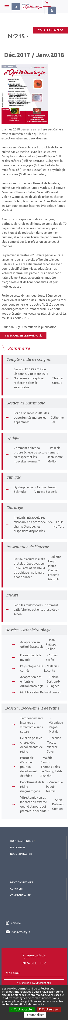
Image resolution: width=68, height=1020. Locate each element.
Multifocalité (29, 692)
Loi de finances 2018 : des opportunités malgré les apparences (31, 417)
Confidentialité (20, 895)
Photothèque (21, 932)
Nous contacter (21, 853)
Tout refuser (50, 1009)
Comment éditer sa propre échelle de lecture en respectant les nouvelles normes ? (30, 454)
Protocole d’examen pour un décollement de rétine (28, 766)
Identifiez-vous (52, 10)
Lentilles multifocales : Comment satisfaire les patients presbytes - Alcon (36, 609)
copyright (17, 888)
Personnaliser (35, 1014)
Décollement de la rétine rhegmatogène (32, 786)
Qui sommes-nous (21, 841)
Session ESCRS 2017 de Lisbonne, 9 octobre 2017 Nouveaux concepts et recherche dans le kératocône (31, 378)
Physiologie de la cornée (31, 668)
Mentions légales (21, 882)
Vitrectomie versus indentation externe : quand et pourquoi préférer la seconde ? (34, 804)
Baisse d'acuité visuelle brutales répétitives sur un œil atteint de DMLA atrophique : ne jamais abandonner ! (29, 568)
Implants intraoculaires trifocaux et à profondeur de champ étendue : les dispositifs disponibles (33, 524)
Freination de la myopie (30, 657)
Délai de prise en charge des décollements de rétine (31, 744)
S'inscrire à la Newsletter (34, 983)
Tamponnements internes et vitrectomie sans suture (31, 724)
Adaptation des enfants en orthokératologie (31, 681)
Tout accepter (23, 1009)
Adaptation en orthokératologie (31, 644)
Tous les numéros (50, 30)
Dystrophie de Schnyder (23, 489)
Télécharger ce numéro (22, 335)
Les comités (17, 847)
